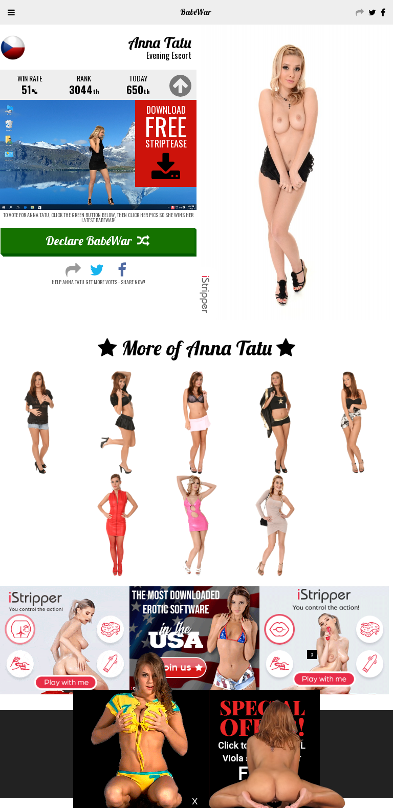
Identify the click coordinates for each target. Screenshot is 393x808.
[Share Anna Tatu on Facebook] (122, 268)
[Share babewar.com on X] (371, 12)
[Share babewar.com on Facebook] (381, 12)
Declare (89, 240)
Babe (195, 12)
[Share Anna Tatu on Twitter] (97, 268)
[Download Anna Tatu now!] (98, 155)
